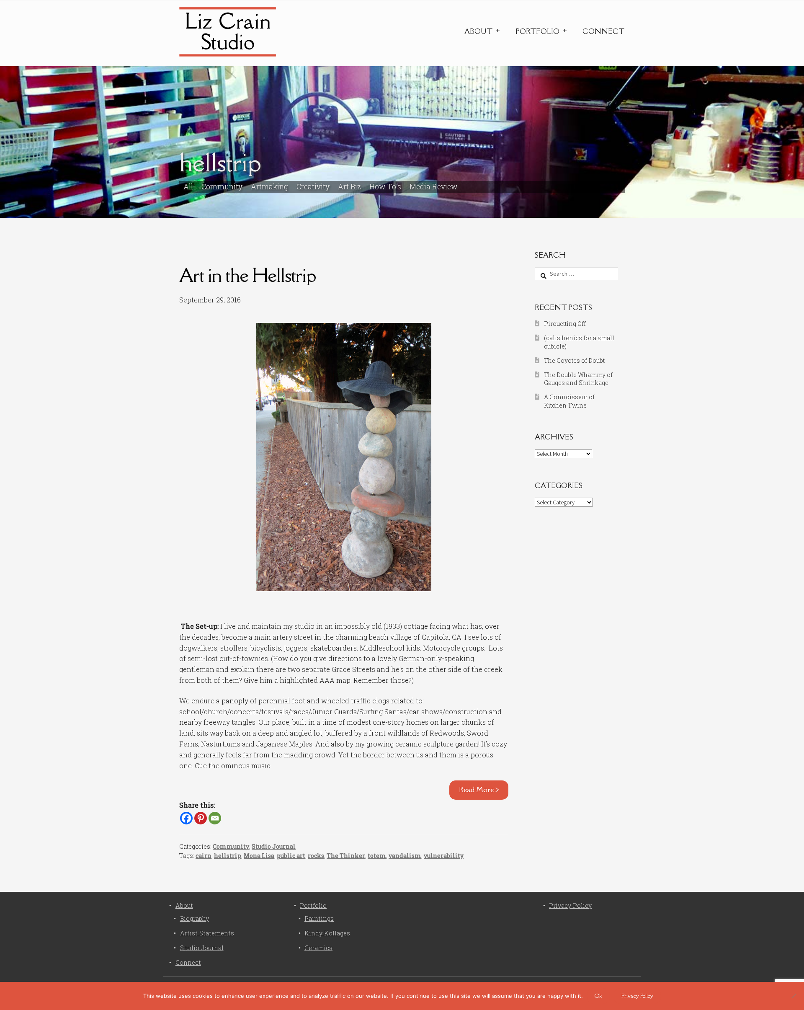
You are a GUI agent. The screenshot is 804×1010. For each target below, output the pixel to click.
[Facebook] (186, 818)
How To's (385, 186)
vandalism (405, 856)
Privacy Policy (570, 905)
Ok (598, 996)
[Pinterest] (200, 818)
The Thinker (346, 856)
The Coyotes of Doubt (574, 360)
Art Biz (349, 186)
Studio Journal (274, 846)
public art (291, 856)
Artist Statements (207, 933)
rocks (316, 856)
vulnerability (444, 856)
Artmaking (269, 186)
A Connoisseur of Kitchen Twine (569, 401)
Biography (194, 918)
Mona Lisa (259, 856)
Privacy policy (637, 996)
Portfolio (537, 31)
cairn (203, 856)
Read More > (479, 789)
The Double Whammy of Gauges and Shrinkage (578, 379)
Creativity (313, 186)
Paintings (319, 918)
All (188, 186)
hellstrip (227, 856)
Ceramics (318, 948)
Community (221, 186)
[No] (793, 996)
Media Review (434, 186)
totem (377, 856)
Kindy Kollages (327, 933)
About (478, 31)
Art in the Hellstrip (247, 275)
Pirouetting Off (565, 324)
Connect (603, 31)
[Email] (215, 818)
